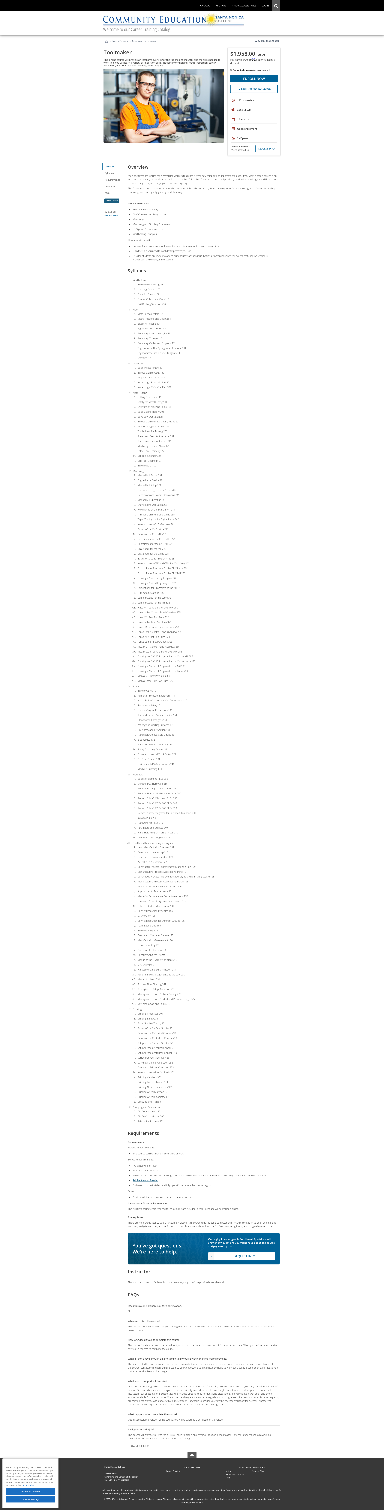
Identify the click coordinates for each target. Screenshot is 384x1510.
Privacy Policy (196, 1502)
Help (228, 1477)
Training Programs (120, 41)
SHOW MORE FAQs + (139, 1446)
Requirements (112, 179)
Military (229, 1471)
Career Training (173, 1471)
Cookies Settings (30, 1499)
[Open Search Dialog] (276, 5)
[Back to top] (192, 1466)
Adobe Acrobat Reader (145, 1180)
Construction (137, 41)
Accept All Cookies (30, 1491)
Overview (109, 166)
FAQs (107, 193)
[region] (30, 1483)
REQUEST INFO (266, 148)
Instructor (110, 186)
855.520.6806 (111, 215)
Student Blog (258, 1471)
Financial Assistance (235, 1474)
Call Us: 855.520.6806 (266, 40)
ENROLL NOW (254, 78)
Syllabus (109, 173)
